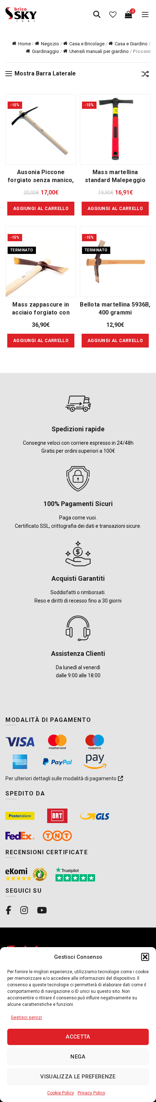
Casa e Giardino (131, 43)
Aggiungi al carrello (41, 340)
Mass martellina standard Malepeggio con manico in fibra (115, 180)
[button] (145, 957)
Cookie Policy (60, 1092)
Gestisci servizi (26, 1017)
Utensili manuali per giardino (99, 51)
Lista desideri (112, 14)
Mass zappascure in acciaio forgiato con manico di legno (41, 312)
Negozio (50, 43)
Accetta (78, 1036)
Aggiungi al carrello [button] (41, 208)
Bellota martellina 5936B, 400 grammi (115, 308)
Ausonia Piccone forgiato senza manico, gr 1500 (41, 180)
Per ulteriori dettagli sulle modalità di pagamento (61, 778)
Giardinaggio (45, 51)
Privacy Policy (91, 1092)
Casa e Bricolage (86, 43)
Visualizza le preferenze (77, 1076)
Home (24, 43)
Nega (77, 1056)
